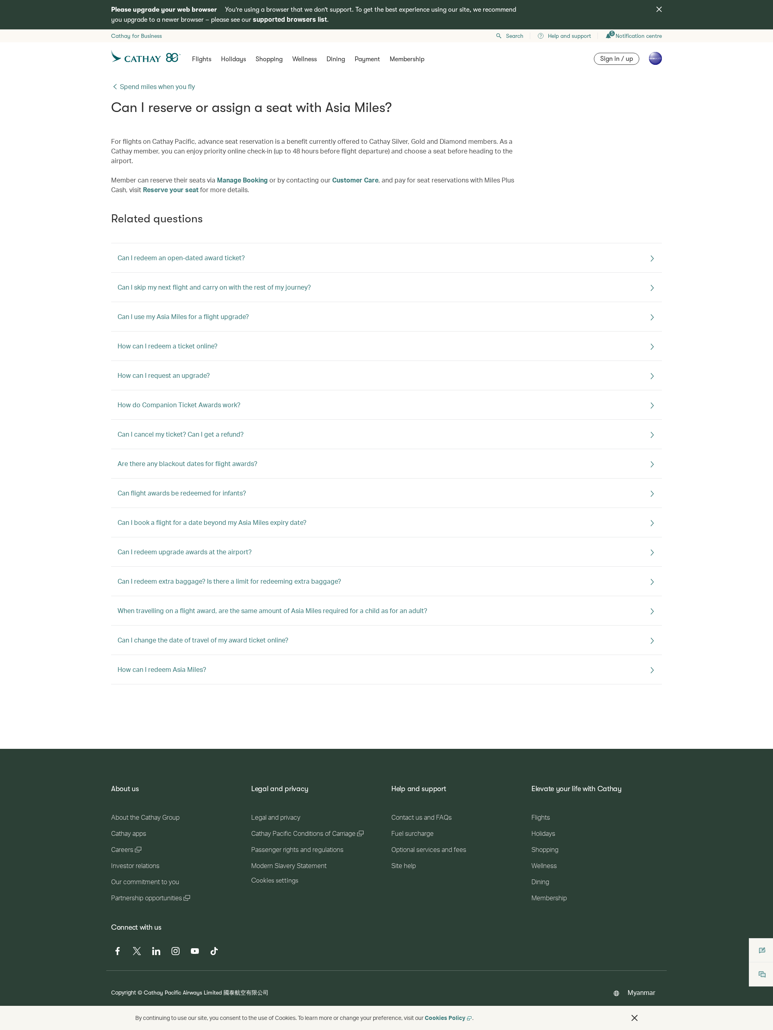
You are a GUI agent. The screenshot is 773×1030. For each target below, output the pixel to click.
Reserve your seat (170, 189)
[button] (634, 1018)
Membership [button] (407, 59)
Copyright (123, 992)
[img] (659, 9)
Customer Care (355, 180)
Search (514, 36)
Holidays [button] (233, 59)
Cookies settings (274, 880)
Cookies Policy (445, 1017)
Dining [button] (336, 59)
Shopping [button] (269, 59)
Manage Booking (242, 180)
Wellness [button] (304, 59)
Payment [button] (367, 59)
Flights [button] (201, 59)
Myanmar (641, 992)
